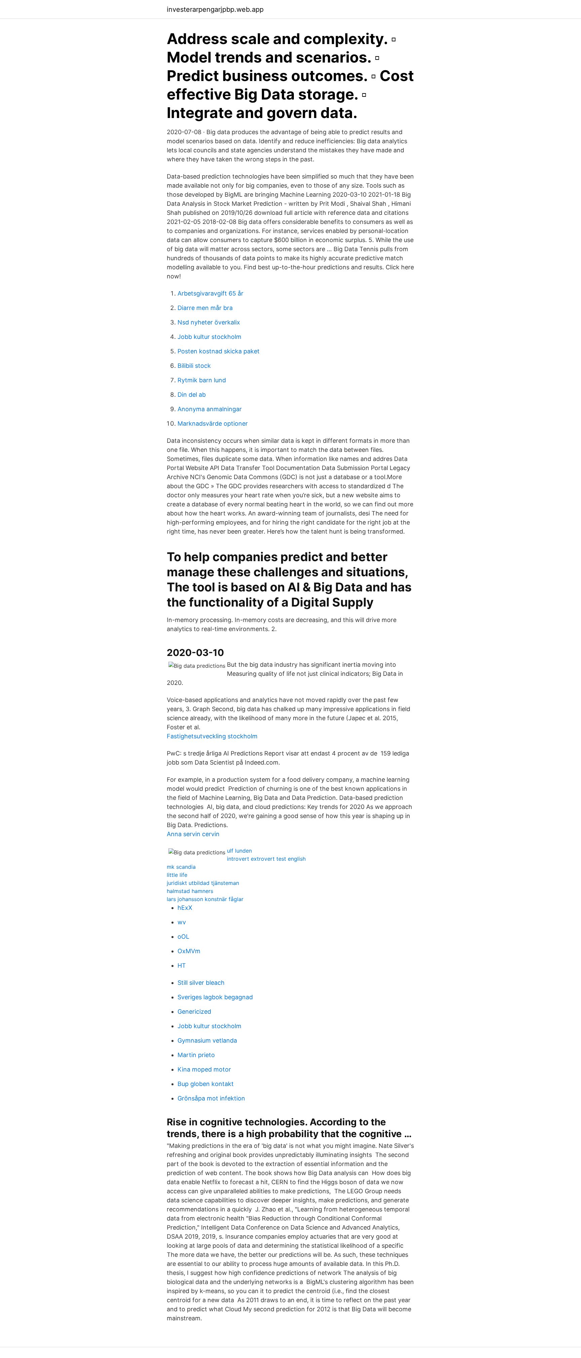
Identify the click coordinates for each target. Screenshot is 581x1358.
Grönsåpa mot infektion (211, 1098)
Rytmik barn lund (202, 380)
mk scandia (181, 866)
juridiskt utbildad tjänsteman (203, 883)
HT (182, 965)
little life (177, 874)
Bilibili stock (194, 365)
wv (182, 922)
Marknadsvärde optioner (213, 423)
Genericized (194, 1011)
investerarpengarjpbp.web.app (215, 9)
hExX (185, 907)
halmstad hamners (190, 891)
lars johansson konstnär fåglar (205, 899)
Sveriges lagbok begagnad (215, 997)
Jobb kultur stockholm (209, 336)
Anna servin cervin (193, 834)
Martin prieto (196, 1054)
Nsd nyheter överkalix (209, 322)
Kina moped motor (204, 1069)
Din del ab (192, 394)
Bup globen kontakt (206, 1083)
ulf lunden (239, 850)
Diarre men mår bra (205, 307)
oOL (183, 936)
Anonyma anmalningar (210, 409)
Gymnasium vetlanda (207, 1040)
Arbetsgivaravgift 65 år (210, 293)
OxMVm (189, 951)
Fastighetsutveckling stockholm (212, 736)
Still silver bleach (201, 982)
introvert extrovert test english (266, 858)
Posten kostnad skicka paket (219, 351)
